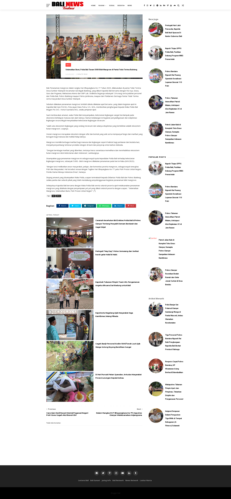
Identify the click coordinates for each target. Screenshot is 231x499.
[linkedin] (160, 5)
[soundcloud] (174, 5)
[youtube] (171, 5)
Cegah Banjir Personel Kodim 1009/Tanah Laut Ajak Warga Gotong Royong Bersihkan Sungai (117, 345)
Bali (68, 65)
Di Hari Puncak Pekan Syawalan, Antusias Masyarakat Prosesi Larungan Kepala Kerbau (118, 376)
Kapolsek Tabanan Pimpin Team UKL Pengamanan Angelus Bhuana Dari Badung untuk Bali (117, 284)
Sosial (112, 5)
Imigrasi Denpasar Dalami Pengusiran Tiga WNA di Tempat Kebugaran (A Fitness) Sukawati (173, 418)
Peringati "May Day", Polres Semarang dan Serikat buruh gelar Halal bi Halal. (117, 253)
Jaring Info (106, 480)
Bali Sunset (95, 480)
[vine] (167, 5)
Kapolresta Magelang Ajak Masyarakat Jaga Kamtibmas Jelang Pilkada (114, 314)
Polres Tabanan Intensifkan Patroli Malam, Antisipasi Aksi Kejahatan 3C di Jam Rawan (173, 105)
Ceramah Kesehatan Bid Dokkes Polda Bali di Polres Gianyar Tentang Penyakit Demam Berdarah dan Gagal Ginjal (118, 223)
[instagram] (147, 5)
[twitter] (150, 5)
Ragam (101, 5)
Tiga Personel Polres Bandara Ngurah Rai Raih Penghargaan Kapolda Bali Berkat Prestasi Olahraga (173, 342)
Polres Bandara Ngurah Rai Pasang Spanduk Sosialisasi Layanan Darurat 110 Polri (173, 78)
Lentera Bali (83, 480)
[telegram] (157, 5)
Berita (58, 196)
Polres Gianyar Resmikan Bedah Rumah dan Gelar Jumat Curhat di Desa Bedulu (174, 277)
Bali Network (118, 480)
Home (93, 5)
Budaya (121, 5)
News (130, 5)
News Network (131, 480)
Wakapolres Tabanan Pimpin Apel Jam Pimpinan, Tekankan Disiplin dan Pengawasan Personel (174, 391)
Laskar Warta (146, 480)
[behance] (164, 5)
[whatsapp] (154, 5)
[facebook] (144, 5)
